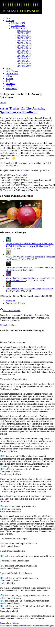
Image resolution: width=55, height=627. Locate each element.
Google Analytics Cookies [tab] (11, 474)
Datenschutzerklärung (9, 623)
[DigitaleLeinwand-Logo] (21, 13)
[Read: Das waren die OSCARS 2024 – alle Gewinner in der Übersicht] (8, 265)
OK (1, 325)
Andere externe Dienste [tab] (10, 511)
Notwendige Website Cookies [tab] (13, 379)
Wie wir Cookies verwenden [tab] (12, 342)
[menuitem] (30, 18)
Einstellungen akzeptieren (11, 625)
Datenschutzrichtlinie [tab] (9, 611)
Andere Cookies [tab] (7, 583)
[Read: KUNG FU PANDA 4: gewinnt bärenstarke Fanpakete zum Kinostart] (8, 254)
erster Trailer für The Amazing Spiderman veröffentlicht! (22, 110)
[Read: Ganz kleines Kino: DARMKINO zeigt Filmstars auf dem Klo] (8, 286)
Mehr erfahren (9, 325)
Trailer (3, 102)
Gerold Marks (22, 175)
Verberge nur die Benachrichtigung (38, 625)
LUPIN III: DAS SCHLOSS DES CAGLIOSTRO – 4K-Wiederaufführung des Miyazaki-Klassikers (29, 244)
